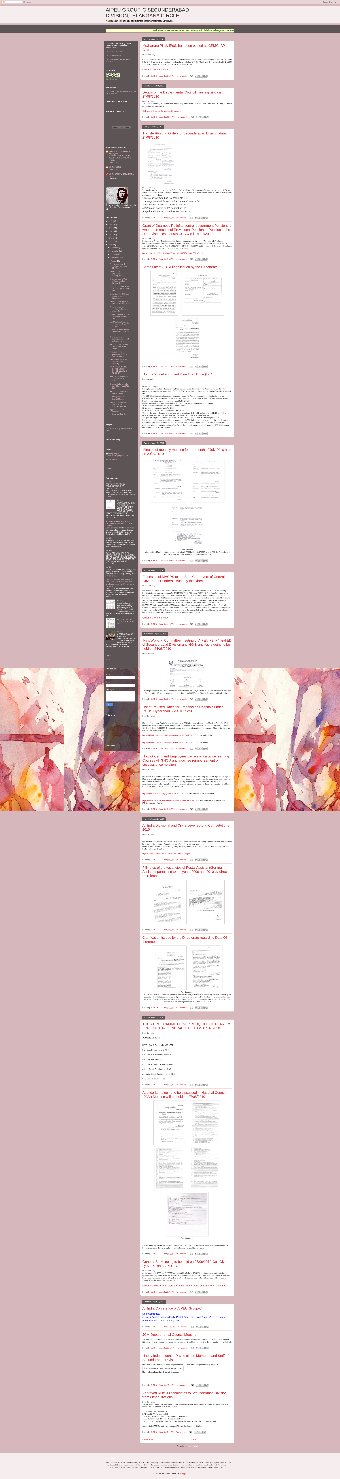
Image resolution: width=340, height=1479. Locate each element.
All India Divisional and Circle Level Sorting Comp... (119, 346)
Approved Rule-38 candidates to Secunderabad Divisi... (119, 412)
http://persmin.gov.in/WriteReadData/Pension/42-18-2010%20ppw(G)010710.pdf (172, 253)
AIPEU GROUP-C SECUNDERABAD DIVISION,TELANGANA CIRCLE (147, 12)
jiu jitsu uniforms (112, 460)
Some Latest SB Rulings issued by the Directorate (180, 267)
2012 (111, 238)
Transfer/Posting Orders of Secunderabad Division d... (119, 281)
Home (193, 1439)
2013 (111, 235)
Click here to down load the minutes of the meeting (161, 111)
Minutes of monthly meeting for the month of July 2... (119, 309)
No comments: (182, 76)
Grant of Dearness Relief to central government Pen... (119, 289)
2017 (111, 221)
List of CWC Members (114, 52)
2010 (111, 245)
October (114, 254)
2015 (111, 228)
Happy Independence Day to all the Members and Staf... (119, 404)
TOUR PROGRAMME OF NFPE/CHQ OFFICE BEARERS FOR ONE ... (118, 370)
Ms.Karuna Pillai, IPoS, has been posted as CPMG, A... (119, 266)
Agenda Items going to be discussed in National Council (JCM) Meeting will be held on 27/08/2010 (184, 1095)
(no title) (109, 482)
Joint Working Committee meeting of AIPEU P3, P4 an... (119, 324)
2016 (111, 225)
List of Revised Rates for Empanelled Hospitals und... (119, 331)
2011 (111, 241)
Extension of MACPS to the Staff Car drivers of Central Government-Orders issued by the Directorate (183, 579)
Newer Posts (148, 1439)
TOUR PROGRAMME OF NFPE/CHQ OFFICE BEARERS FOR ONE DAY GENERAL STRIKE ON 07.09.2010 (186, 1026)
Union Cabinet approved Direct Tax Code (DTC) (178, 374)
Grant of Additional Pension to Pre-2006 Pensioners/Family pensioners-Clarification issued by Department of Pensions (120, 583)
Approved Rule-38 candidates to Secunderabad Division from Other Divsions (119, 523)
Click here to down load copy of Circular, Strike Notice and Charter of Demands (184, 1285)
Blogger (183, 1474)
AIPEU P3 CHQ (115, 167)
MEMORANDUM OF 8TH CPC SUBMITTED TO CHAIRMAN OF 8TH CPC (120, 158)
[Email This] (196, 76)
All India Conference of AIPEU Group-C (172, 1308)
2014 (111, 231)
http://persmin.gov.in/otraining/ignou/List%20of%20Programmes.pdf (168, 801)
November (115, 251)
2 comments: (181, 1432)
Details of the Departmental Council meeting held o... (119, 274)
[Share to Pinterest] (206, 76)
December (115, 248)
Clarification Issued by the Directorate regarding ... (118, 361)
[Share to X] (201, 76)
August (114, 261)
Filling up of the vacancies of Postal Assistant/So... (118, 354)
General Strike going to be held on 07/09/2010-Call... (120, 386)
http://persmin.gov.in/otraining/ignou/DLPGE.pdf (160, 794)
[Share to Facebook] (203, 76)
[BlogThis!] (198, 76)
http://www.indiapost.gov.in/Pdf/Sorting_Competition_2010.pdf (166, 854)
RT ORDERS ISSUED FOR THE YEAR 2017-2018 (125, 621)
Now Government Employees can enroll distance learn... (119, 339)
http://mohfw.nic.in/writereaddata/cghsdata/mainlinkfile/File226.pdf (167, 735)
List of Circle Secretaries (115, 55)
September (115, 258)
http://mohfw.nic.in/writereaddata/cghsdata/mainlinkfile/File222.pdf (167, 743)
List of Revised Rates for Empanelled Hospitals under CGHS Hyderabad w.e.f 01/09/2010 (182, 709)
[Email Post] (191, 76)
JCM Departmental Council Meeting (169, 1335)
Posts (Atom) (193, 1446)
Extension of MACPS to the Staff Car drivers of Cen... (120, 316)
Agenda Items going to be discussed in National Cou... (119, 378)
